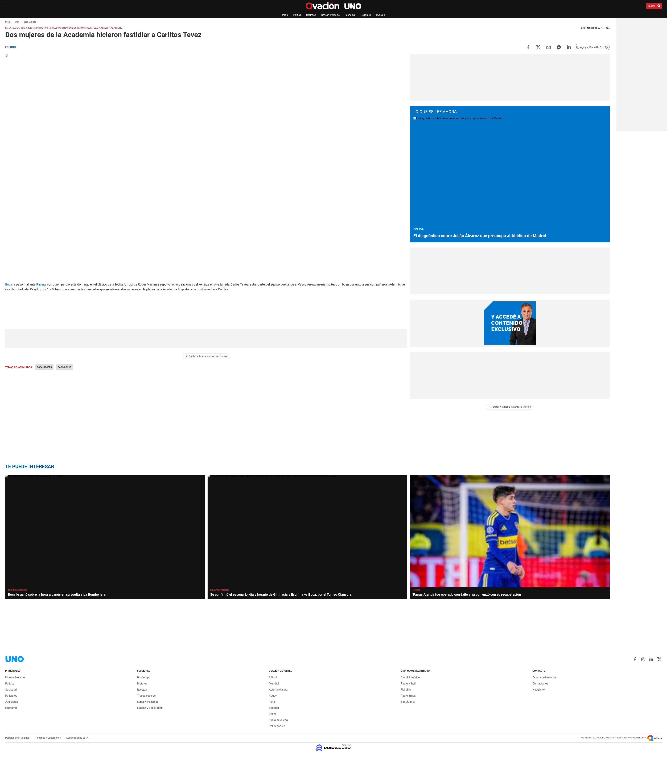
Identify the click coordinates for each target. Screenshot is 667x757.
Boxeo (273, 714)
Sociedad (311, 15)
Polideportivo (277, 726)
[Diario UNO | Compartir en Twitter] (538, 47)
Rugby (273, 695)
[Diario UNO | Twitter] (659, 659)
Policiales (366, 15)
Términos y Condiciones (48, 737)
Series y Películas (330, 15)
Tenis (272, 701)
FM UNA (406, 689)
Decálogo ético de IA (77, 737)
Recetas (142, 689)
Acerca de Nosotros (544, 677)
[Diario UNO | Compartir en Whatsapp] (559, 47)
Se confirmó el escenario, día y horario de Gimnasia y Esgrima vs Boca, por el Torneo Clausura (280, 594)
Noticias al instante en (505, 407)
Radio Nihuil (408, 683)
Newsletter (539, 689)
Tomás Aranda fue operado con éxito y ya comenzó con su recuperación (467, 594)
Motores (142, 683)
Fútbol (416, 590)
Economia (350, 15)
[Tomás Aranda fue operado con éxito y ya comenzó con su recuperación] (510, 531)
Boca (8, 284)
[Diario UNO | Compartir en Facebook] (528, 47)
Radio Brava (408, 695)
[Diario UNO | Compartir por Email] (548, 47)
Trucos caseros (146, 695)
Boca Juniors (44, 367)
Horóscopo (143, 677)
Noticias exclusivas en (202, 356)
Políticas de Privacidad (17, 737)
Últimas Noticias (15, 677)
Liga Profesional (219, 590)
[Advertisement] (206, 339)
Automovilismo (278, 689)
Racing (41, 284)
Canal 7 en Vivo (410, 677)
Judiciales (11, 701)
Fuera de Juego (278, 720)
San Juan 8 (408, 701)
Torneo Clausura (17, 590)
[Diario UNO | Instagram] (643, 659)
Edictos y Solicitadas (150, 707)
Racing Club (64, 367)
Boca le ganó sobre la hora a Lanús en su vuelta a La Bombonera (57, 594)
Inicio (285, 15)
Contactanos (540, 683)
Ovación (380, 15)
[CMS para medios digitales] (333, 748)
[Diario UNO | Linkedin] (651, 659)
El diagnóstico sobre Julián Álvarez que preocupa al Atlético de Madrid (479, 235)
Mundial (274, 683)
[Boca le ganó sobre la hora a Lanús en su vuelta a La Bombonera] (105, 531)
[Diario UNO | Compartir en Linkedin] (569, 47)
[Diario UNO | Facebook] (635, 659)
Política (297, 15)
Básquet (274, 707)
